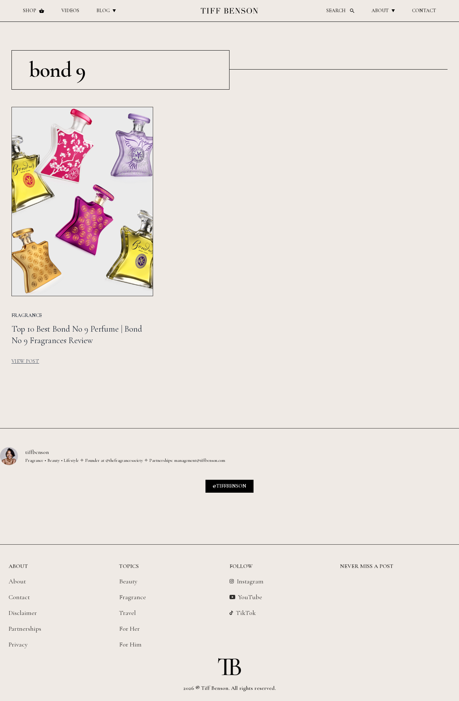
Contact (424, 11)
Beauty (128, 581)
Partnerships (25, 629)
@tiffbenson (229, 486)
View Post (25, 361)
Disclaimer (23, 613)
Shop (29, 11)
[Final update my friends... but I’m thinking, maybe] (172, 505)
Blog (103, 11)
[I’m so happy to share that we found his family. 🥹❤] (287, 505)
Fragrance (132, 597)
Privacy (18, 644)
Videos (70, 11)
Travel (127, 613)
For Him (130, 644)
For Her (129, 629)
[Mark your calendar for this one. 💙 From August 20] (56, 505)
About (380, 11)
